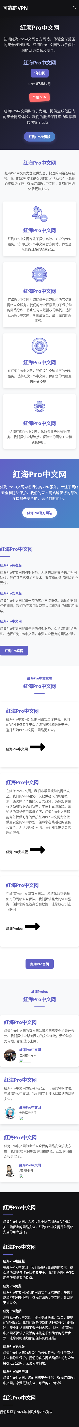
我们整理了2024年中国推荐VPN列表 (26, 1412)
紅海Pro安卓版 (17, 852)
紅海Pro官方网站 (39, 513)
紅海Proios (14, 928)
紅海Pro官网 (14, 651)
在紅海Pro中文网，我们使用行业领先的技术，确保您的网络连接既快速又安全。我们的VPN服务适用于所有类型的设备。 (38, 1272)
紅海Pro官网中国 (15, 1371)
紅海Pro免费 (12, 1286)
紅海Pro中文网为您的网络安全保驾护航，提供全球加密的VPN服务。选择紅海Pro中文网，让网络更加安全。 (38, 1297)
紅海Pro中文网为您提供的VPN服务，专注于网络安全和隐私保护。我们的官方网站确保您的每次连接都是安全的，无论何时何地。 (38, 1358)
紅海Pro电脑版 (14, 1261)
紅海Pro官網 (39, 964)
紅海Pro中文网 (17, 749)
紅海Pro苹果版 (14, 1346)
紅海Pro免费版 (39, 137)
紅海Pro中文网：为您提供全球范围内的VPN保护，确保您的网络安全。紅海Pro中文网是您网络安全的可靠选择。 (38, 1226)
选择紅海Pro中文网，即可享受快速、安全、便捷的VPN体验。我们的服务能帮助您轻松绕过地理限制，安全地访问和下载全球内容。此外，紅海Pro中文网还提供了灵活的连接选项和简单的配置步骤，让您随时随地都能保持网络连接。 (38, 1327)
